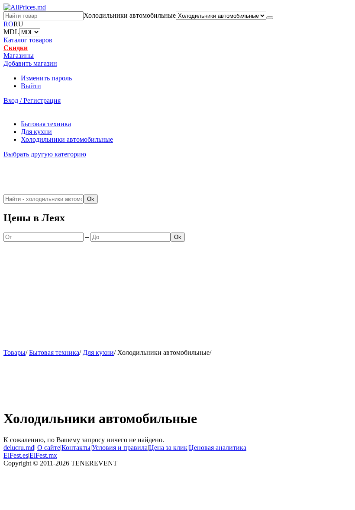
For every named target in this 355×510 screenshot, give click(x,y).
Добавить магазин (30, 63)
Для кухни (36, 131)
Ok (90, 199)
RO (8, 24)
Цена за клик (168, 447)
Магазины (18, 55)
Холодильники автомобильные (67, 139)
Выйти (31, 85)
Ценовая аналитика (217, 447)
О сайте (48, 447)
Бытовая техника (46, 124)
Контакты (75, 447)
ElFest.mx (43, 455)
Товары (14, 352)
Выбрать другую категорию (44, 154)
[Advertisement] (54, 175)
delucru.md (18, 447)
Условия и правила (120, 447)
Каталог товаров (27, 40)
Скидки (15, 47)
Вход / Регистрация (32, 100)
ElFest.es (15, 455)
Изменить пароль (46, 78)
